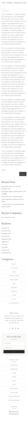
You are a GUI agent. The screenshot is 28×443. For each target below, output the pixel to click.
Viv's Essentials (14, 303)
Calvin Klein (14, 388)
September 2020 (6, 239)
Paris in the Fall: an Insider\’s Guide (12, 196)
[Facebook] (10, 328)
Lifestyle (14, 291)
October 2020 (6, 236)
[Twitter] (13, 328)
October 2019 (5, 250)
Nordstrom (14, 365)
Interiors (14, 287)
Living (14, 295)
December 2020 (6, 230)
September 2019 (6, 252)
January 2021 (5, 228)
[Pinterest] (15, 328)
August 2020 (5, 241)
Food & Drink (14, 279)
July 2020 (4, 244)
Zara (14, 380)
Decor (14, 271)
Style (14, 299)
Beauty (14, 264)
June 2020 (5, 247)
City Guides (14, 268)
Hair (14, 283)
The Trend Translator (14, 3)
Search (4, 170)
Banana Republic (14, 396)
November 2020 (6, 233)
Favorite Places (14, 275)
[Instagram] (18, 328)
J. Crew (14, 373)
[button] (24, 6)
